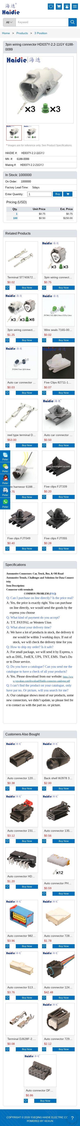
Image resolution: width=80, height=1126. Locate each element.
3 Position (40, 33)
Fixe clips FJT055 (55, 538)
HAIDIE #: (11, 153)
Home (6, 33)
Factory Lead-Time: (17, 187)
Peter (5, 459)
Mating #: (10, 164)
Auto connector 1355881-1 (61, 830)
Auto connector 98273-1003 (25, 935)
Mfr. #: (9, 159)
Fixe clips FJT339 (55, 486)
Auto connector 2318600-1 (24, 830)
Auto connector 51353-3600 (25, 987)
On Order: (11, 181)
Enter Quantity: (14, 194)
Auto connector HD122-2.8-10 (26, 876)
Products (22, 33)
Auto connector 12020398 (24, 778)
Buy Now (27, 287)
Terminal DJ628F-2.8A (22, 1039)
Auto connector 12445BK (60, 987)
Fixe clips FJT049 (18, 538)
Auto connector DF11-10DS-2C (46, 1090)
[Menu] (75, 6)
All (9, 22)
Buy (57, 194)
